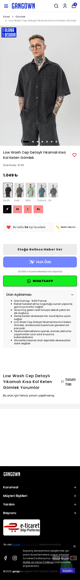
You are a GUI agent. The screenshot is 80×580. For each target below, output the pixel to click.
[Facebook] (5, 558)
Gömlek (20, 16)
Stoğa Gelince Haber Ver (39, 249)
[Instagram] (14, 558)
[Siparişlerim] (65, 6)
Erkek (6, 16)
